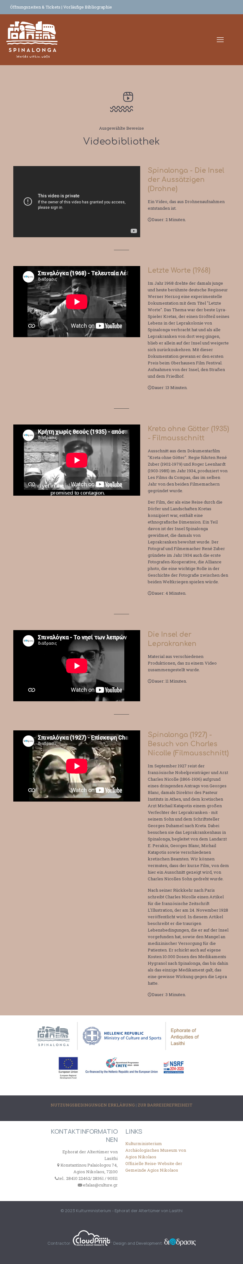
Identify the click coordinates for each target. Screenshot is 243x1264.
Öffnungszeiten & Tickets (35, 7)
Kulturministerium (143, 1143)
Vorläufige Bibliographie (87, 7)
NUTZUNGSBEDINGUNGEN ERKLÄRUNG (93, 1105)
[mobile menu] (220, 39)
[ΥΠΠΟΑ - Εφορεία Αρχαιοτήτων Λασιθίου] (32, 39)
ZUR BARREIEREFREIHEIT (165, 1105)
